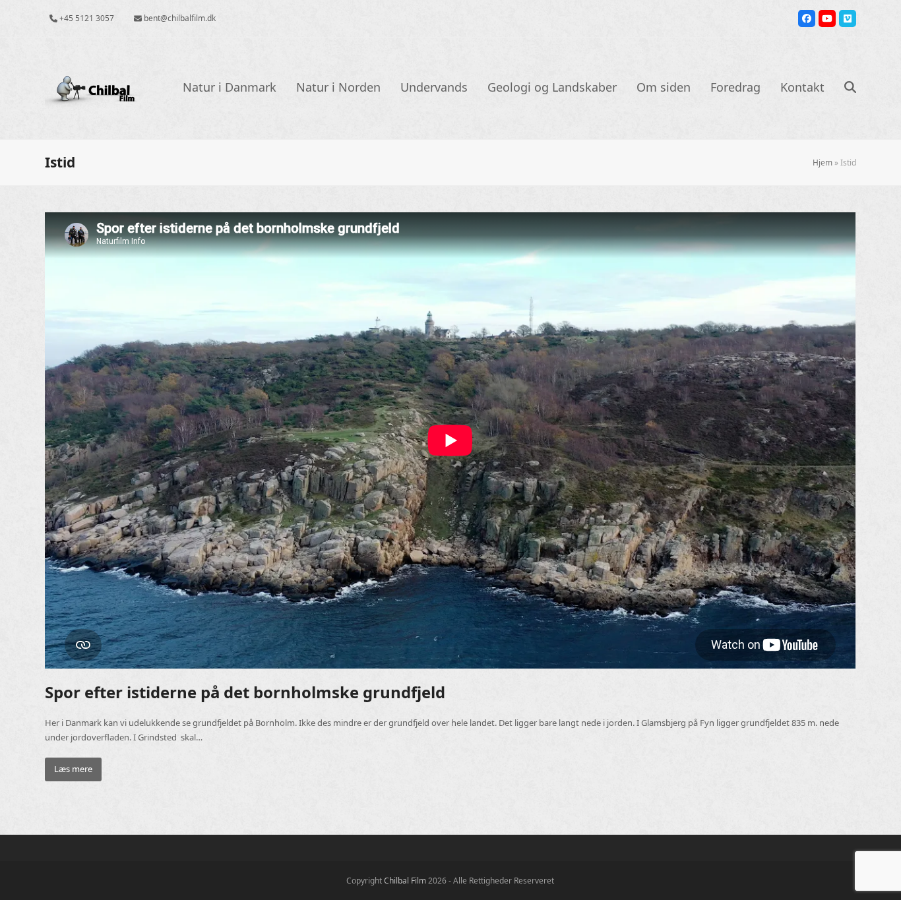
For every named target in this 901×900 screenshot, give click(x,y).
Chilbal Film (405, 880)
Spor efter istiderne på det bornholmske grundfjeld (245, 692)
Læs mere (73, 769)
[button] (850, 88)
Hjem (822, 162)
